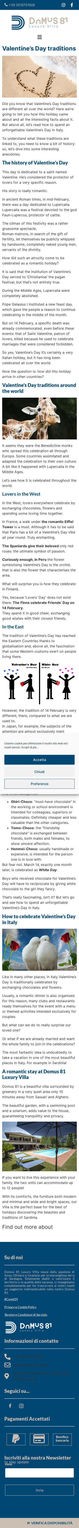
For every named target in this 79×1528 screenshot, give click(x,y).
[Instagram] (63, 5)
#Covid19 (11, 1299)
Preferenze (39, 784)
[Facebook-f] (72, 5)
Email (9, 1464)
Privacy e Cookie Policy (20, 1307)
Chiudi (39, 772)
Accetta (39, 760)
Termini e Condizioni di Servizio (25, 1314)
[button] (39, 37)
